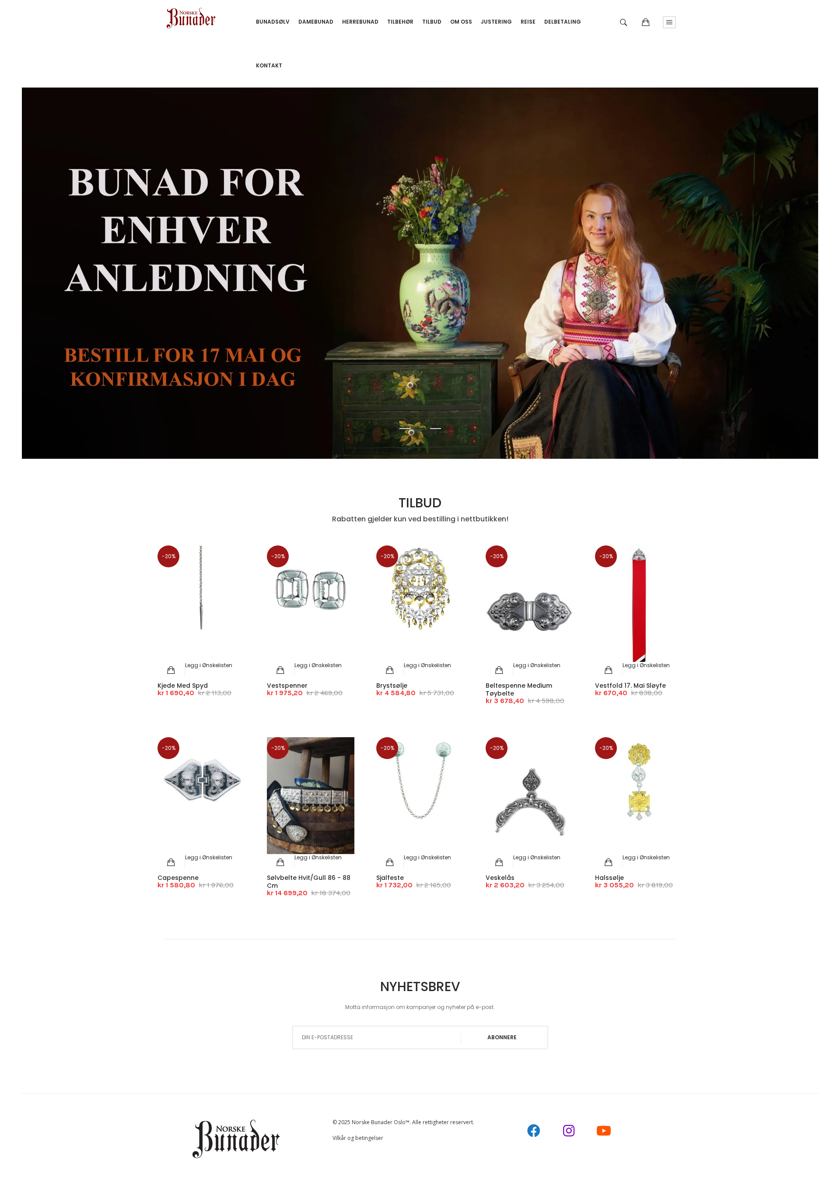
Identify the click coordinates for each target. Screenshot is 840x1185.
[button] (208, 665)
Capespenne (178, 877)
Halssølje (609, 877)
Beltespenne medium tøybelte (519, 689)
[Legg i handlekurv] (171, 670)
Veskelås (500, 877)
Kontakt (269, 65)
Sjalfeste (390, 877)
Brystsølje (391, 685)
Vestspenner (287, 685)
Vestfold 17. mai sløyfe (630, 685)
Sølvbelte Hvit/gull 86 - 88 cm (308, 881)
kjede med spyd (183, 685)
